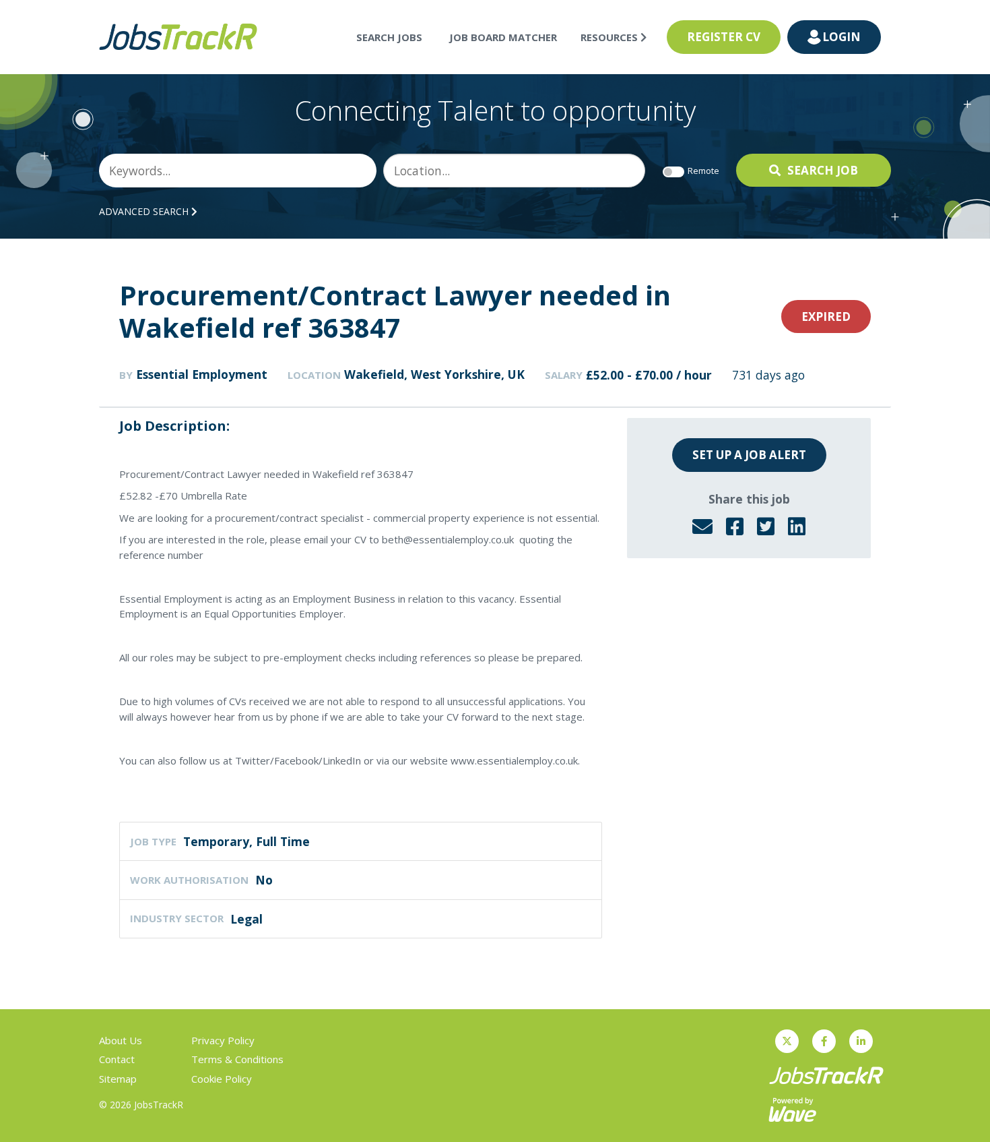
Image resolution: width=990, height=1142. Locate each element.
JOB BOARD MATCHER (503, 37)
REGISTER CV (723, 36)
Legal (246, 919)
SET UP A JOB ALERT (749, 454)
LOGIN (841, 36)
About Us (120, 1040)
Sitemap (118, 1078)
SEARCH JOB (822, 170)
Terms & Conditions (237, 1059)
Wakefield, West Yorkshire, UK (434, 374)
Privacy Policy (223, 1040)
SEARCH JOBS (389, 37)
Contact (117, 1059)
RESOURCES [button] (610, 37)
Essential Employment (201, 374)
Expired (826, 316)
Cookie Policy (221, 1078)
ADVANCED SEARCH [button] (145, 211)
